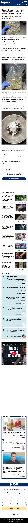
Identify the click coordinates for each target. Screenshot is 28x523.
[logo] (5, 2)
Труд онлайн (8, 16)
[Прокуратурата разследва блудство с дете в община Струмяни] (20, 227)
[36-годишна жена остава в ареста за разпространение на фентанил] (20, 217)
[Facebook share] (3, 169)
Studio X (17, 521)
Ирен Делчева (22, 476)
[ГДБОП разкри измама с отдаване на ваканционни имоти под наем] (20, 246)
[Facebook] (10, 514)
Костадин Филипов (16, 447)
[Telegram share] (9, 169)
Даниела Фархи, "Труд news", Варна (14, 336)
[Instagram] (18, 514)
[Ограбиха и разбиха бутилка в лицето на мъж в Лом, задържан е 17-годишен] (20, 255)
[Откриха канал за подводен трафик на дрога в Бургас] (20, 207)
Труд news (19, 293)
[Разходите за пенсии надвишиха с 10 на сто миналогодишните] (14, 424)
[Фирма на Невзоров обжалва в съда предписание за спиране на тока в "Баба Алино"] (20, 198)
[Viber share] (6, 169)
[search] (22, 2)
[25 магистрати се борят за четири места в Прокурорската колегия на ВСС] (20, 265)
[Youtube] (14, 514)
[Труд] (14, 484)
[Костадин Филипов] (23, 447)
